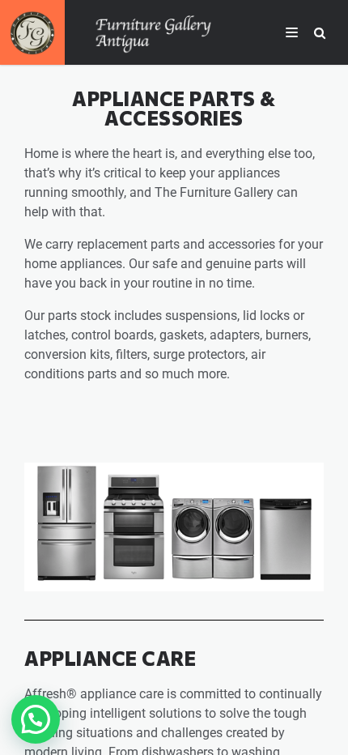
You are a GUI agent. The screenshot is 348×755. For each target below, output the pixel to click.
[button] (35, 719)
